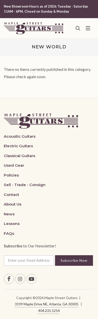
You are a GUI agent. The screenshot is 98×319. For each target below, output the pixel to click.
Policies (11, 175)
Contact (11, 194)
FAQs (9, 233)
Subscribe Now (74, 260)
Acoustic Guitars (19, 136)
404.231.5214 (49, 310)
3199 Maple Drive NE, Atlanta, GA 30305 (46, 304)
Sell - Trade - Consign (24, 184)
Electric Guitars (18, 145)
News (9, 214)
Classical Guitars (19, 155)
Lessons (12, 223)
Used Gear (14, 165)
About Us (12, 204)
